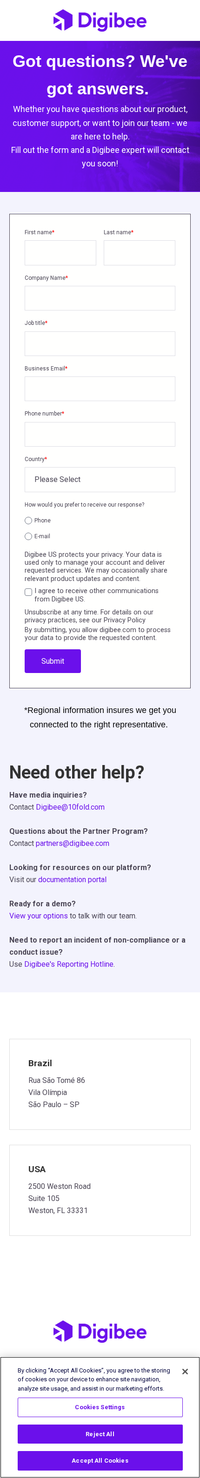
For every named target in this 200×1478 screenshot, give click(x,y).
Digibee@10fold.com (70, 807)
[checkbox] (100, 527)
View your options (38, 915)
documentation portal (72, 879)
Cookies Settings (100, 1407)
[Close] (185, 1371)
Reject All (100, 1434)
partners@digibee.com (72, 843)
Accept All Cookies (100, 1460)
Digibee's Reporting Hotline (68, 964)
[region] (100, 1417)
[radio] (100, 520)
